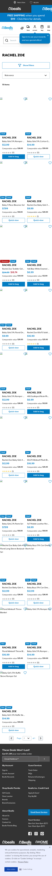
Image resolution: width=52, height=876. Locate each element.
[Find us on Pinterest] (42, 833)
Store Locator (7, 796)
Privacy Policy (23, 862)
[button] (26, 869)
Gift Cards (6, 793)
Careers (5, 819)
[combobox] (26, 75)
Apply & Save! (33, 793)
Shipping (31, 780)
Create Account (8, 774)
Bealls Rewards (8, 777)
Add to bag (16, 157)
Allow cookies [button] (11, 869)
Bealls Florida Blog (9, 826)
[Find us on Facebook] (30, 833)
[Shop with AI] (22, 28)
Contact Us (6, 822)
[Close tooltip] (48, 35)
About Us (5, 816)
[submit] (44, 759)
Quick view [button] (41, 157)
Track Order (32, 770)
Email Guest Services (39, 812)
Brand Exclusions (8, 803)
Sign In (4, 770)
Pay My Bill (32, 796)
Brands (5, 800)
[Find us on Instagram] (36, 833)
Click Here (23, 18)
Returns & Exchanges (36, 777)
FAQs (30, 774)
